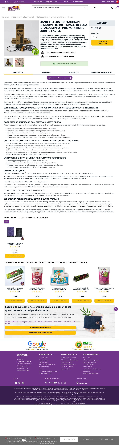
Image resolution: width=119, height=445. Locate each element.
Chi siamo (20, 359)
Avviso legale (87, 358)
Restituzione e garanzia (68, 358)
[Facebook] (16, 383)
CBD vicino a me (22, 368)
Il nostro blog (43, 360)
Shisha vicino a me (23, 370)
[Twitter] (19, 383)
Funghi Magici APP (45, 373)
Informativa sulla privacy (91, 360)
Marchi (41, 369)
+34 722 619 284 (20, 2)
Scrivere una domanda (40, 327)
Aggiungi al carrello (102, 42)
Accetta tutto (69, 439)
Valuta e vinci (46, 34)
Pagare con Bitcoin (67, 366)
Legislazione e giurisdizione (92, 369)
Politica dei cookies (89, 362)
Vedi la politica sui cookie (47, 443)
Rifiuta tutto (88, 439)
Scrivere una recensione (40, 333)
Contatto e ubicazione (24, 361)
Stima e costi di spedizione (69, 360)
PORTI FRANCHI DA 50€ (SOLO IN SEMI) (45, 2)
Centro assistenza (66, 362)
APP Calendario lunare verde (48, 371)
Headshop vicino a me (24, 366)
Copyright (86, 371)
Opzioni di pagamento (68, 364)
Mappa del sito (65, 369)
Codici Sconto (43, 362)
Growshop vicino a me (24, 363)
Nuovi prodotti (43, 358)
